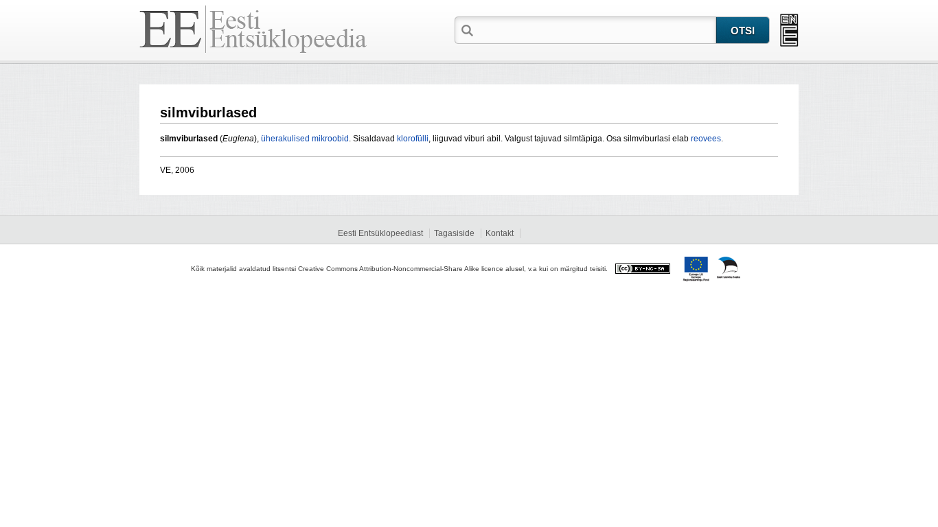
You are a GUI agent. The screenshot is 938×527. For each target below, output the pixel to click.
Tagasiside (454, 233)
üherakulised (285, 138)
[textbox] (596, 29)
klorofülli (412, 138)
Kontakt (499, 233)
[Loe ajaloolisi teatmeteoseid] (789, 30)
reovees (706, 138)
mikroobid (330, 138)
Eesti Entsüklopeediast (380, 233)
